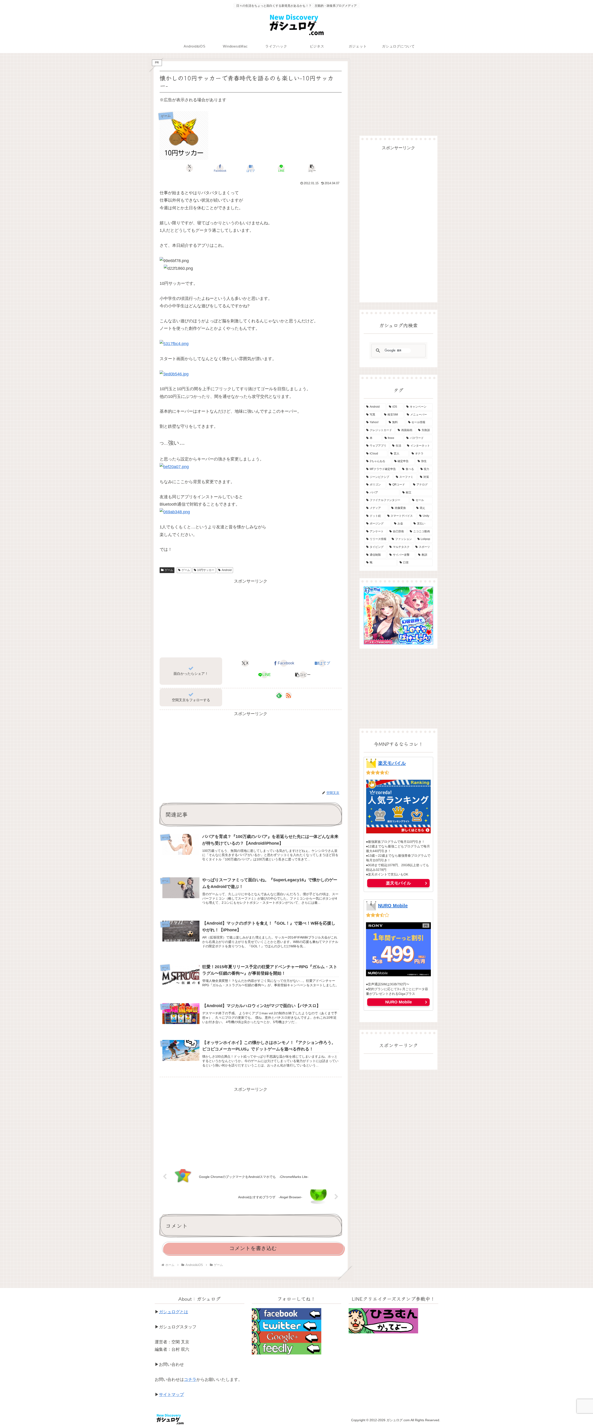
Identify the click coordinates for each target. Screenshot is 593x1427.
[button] (311, 168)
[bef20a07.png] (174, 466)
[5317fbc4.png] (174, 343)
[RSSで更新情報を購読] (288, 695)
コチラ (190, 1379)
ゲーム (169, 570)
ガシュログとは (173, 1312)
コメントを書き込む (253, 1248)
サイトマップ (171, 1394)
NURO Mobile (393, 905)
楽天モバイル (392, 763)
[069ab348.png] (175, 511)
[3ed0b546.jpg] (174, 373)
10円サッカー (205, 570)
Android (227, 570)
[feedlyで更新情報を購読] (279, 695)
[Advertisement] (251, 617)
